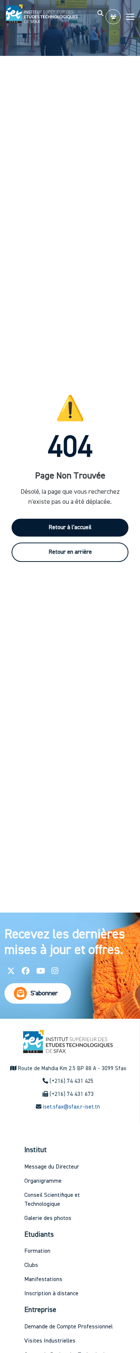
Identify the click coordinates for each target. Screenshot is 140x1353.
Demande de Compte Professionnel (68, 1327)
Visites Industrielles (49, 1341)
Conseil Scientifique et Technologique (52, 1199)
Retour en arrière (70, 552)
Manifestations (43, 1280)
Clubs (31, 1265)
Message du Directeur (51, 1167)
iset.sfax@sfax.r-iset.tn (71, 1107)
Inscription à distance (51, 1294)
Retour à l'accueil (70, 528)
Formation (37, 1251)
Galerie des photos (47, 1218)
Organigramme (43, 1181)
